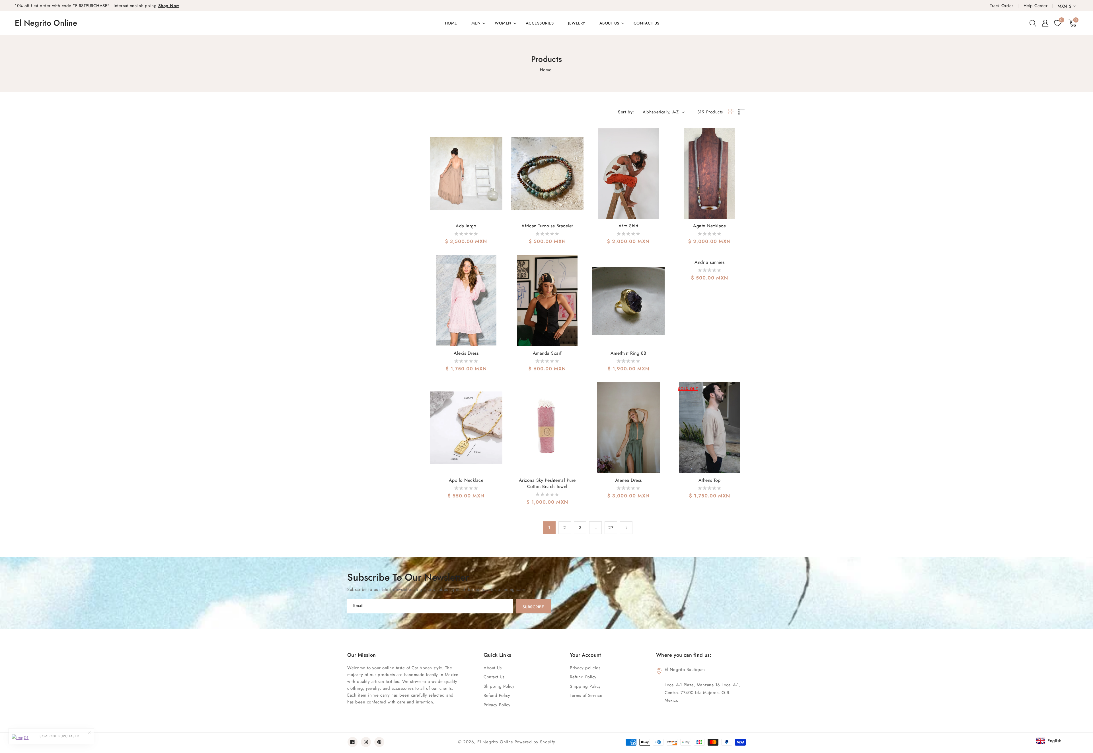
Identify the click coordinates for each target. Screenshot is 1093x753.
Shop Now (168, 6)
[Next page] (626, 527)
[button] (1032, 23)
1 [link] (549, 528)
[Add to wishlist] (497, 136)
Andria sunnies (709, 262)
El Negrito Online (495, 742)
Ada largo (466, 226)
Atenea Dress (628, 480)
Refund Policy (583, 677)
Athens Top (709, 480)
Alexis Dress (466, 353)
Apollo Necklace (466, 480)
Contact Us (494, 677)
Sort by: (626, 112)
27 (610, 528)
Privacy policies (585, 668)
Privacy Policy (497, 705)
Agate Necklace (709, 226)
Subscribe (533, 607)
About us (609, 23)
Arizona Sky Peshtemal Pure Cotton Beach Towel (547, 483)
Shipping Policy (585, 686)
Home (546, 70)
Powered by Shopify (535, 742)
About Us (493, 668)
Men (476, 23)
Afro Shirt (628, 226)
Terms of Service (586, 695)
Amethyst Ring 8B (628, 353)
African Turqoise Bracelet (547, 226)
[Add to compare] (497, 149)
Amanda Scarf (547, 353)
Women (503, 23)
